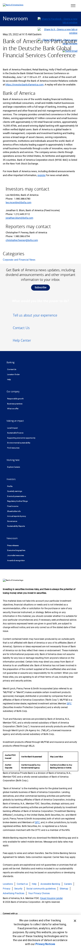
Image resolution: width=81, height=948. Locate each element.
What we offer (12, 409)
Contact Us (11, 369)
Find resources (13, 448)
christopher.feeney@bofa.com (22, 240)
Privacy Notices (45, 944)
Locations (8, 884)
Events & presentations (16, 496)
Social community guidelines (41, 888)
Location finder (13, 374)
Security (18, 888)
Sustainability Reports (16, 526)
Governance (12, 521)
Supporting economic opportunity (21, 438)
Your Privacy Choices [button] (39, 893)
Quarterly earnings (14, 491)
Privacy (6, 888)
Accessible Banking (50, 884)
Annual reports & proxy (16, 516)
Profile (9, 486)
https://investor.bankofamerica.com (24, 84)
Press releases (13, 545)
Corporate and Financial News (19, 259)
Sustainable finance (15, 433)
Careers (68, 884)
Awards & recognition (16, 560)
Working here (13, 460)
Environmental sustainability (18, 443)
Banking (11, 362)
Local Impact (12, 428)
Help (9, 379)
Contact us (22, 884)
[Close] (75, 921)
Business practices (14, 404)
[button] (73, 5)
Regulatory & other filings (17, 501)
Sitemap (64, 888)
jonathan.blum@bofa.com (19, 217)
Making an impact (15, 420)
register (41, 175)
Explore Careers (13, 467)
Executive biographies (16, 550)
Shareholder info (14, 511)
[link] (40, 316)
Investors (11, 479)
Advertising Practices (13, 893)
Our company (13, 391)
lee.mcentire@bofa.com (18, 202)
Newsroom (15, 19)
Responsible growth (15, 399)
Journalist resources (15, 555)
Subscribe (41, 287)
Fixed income (12, 506)
